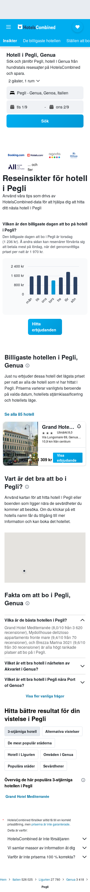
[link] (45, 327)
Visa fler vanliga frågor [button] (45, 695)
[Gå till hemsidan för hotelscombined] (36, 26)
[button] (8, 26)
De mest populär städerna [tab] (30, 742)
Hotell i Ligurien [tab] (21, 754)
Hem (3, 879)
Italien (16, 879)
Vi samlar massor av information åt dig (41, 848)
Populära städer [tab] (21, 765)
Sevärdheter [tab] (53, 765)
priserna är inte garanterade (51, 824)
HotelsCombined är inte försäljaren (38, 839)
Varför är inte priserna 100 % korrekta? (41, 857)
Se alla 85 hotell (19, 414)
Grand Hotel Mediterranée (27, 796)
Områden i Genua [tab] (58, 754)
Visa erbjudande (66, 458)
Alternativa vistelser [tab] (62, 731)
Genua (71, 879)
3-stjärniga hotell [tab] (22, 731)
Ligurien (44, 879)
